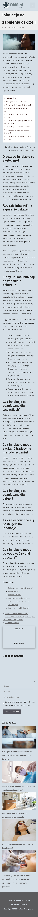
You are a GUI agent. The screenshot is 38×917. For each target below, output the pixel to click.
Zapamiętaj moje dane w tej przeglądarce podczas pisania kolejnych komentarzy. (20, 703)
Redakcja (23, 904)
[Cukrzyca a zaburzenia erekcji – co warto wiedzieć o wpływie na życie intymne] (19, 738)
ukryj (15, 98)
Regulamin (15, 904)
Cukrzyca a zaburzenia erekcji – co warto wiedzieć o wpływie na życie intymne (17, 755)
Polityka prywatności (15, 900)
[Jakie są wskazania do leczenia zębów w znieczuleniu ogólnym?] (19, 772)
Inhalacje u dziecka (14, 595)
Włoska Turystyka (29, 150)
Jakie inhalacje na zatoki (16, 591)
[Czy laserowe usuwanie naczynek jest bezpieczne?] (19, 831)
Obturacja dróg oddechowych (18, 608)
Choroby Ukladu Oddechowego (16, 614)
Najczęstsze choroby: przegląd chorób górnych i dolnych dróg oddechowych (19, 601)
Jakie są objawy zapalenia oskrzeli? (20, 588)
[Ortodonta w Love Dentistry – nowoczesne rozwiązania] (19, 801)
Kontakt (27, 900)
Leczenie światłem (12, 623)
